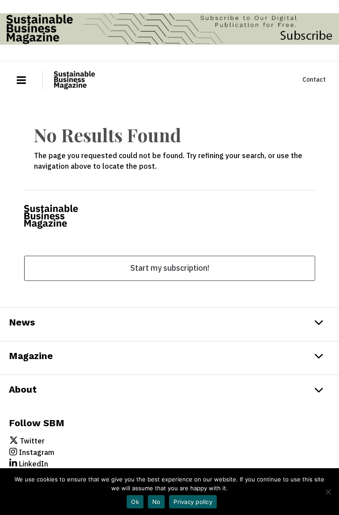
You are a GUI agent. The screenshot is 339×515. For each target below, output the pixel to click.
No (156, 501)
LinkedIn (32, 463)
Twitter (31, 440)
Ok (135, 501)
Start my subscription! (169, 268)
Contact (314, 79)
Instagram (35, 452)
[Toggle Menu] (17, 80)
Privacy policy (192, 501)
